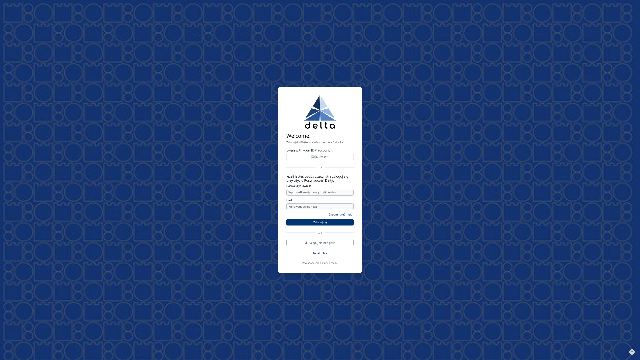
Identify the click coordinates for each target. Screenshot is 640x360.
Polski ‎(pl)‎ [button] (318, 253)
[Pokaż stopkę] (632, 352)
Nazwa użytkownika (299, 186)
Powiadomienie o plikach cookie (320, 262)
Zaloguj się (320, 222)
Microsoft (322, 157)
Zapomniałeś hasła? (341, 214)
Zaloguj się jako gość (322, 243)
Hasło (290, 200)
